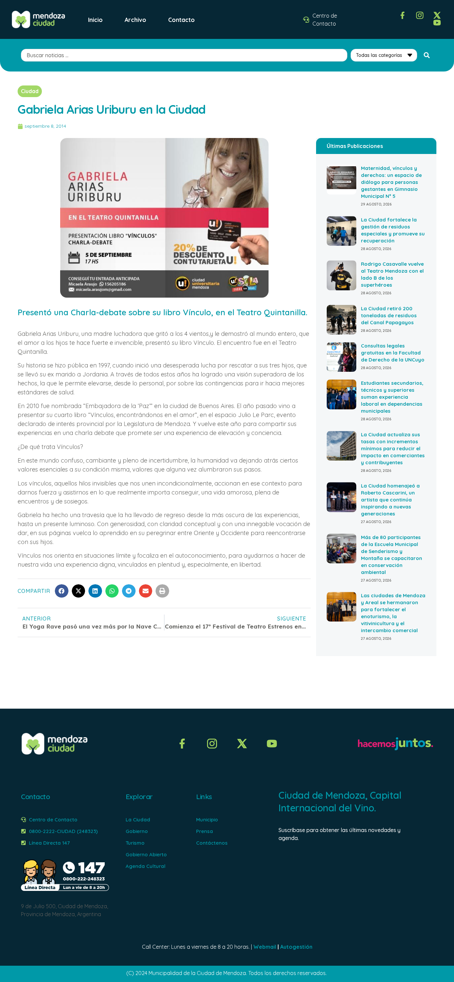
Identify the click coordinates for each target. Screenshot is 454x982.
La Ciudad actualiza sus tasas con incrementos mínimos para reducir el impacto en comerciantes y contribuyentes (393, 448)
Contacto (181, 19)
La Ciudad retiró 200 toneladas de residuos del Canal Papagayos (389, 315)
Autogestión (296, 946)
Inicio (95, 19)
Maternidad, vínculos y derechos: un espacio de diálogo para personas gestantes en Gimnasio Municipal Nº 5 (391, 182)
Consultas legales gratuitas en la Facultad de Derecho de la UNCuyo (392, 353)
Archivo (135, 19)
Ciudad (30, 91)
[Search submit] (426, 55)
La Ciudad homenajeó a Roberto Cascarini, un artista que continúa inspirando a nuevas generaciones (390, 500)
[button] (61, 591)
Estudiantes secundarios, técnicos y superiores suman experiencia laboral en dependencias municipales (392, 397)
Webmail (264, 946)
